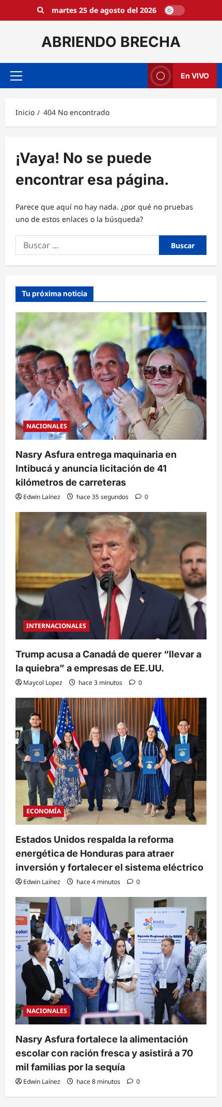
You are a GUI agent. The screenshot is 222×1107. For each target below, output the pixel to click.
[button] (16, 76)
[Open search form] (40, 10)
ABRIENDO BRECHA (111, 42)
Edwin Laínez (41, 496)
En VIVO (195, 75)
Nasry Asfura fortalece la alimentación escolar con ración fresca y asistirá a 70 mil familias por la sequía (104, 1053)
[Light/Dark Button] (174, 10)
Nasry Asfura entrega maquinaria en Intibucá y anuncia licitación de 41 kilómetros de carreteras (96, 468)
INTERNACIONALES (56, 625)
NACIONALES (46, 426)
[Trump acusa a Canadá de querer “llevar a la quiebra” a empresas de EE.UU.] (111, 575)
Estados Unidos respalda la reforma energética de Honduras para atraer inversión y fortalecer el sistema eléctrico (109, 853)
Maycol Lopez (42, 682)
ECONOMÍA (43, 811)
